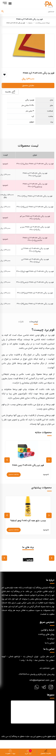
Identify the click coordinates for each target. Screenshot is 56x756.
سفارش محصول (28, 85)
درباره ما (50, 638)
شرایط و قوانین (47, 630)
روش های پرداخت (46, 634)
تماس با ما (49, 643)
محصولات (30, 23)
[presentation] (49, 460)
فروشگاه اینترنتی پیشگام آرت (42, 23)
